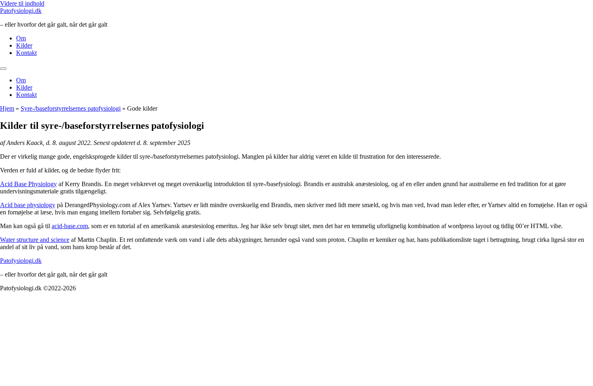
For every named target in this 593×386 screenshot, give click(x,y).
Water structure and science (34, 239)
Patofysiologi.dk (21, 10)
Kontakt (26, 52)
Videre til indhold (22, 3)
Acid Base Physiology (28, 183)
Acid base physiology (27, 204)
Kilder (24, 45)
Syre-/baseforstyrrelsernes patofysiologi (71, 108)
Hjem (7, 108)
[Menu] (3, 68)
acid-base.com (70, 225)
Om (21, 38)
